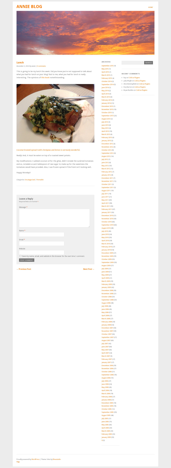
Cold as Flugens (134, 78)
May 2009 (105, 275)
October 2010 (107, 222)
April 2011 (105, 203)
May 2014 (105, 91)
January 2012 (106, 175)
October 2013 (107, 112)
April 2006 (105, 390)
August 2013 (106, 119)
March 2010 (106, 244)
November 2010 (107, 219)
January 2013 (106, 141)
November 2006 (107, 368)
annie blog (29, 6)
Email (22, 240)
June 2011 (105, 197)
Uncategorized (30, 180)
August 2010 (106, 228)
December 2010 (107, 215)
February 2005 (107, 434)
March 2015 (106, 75)
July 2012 (105, 159)
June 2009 (105, 272)
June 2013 (105, 125)
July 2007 (105, 343)
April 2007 (105, 353)
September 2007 (108, 337)
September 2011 (108, 187)
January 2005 (106, 437)
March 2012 (106, 169)
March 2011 (106, 206)
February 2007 (107, 359)
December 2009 (107, 253)
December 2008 (107, 290)
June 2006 (105, 384)
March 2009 (106, 281)
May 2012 (105, 166)
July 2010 (105, 231)
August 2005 (106, 415)
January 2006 (106, 400)
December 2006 (107, 365)
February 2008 (107, 322)
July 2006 (105, 381)
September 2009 (108, 262)
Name (22, 231)
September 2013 (108, 116)
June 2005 (105, 422)
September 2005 (108, 412)
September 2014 (108, 84)
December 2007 (107, 328)
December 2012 (107, 144)
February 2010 (107, 247)
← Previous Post (24, 269)
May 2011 (105, 200)
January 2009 (106, 287)
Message (23, 207)
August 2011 (106, 191)
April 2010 (105, 241)
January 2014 (106, 103)
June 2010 (105, 234)
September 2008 (108, 300)
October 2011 (107, 184)
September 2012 (108, 153)
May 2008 (105, 312)
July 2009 (105, 269)
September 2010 (108, 225)
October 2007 (107, 334)
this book (45, 77)
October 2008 (107, 297)
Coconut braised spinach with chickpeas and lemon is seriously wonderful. (48, 150)
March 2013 (106, 134)
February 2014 (107, 100)
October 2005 (107, 409)
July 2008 (105, 306)
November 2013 (107, 109)
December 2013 (107, 106)
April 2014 (105, 94)
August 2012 (106, 156)
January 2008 (106, 325)
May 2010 (105, 237)
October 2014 (107, 81)
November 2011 (107, 181)
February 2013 (107, 137)
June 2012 (105, 162)
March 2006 (106, 393)
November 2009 (107, 256)
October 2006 (107, 372)
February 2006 (107, 397)
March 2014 (106, 97)
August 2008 (106, 303)
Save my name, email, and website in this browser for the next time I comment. (53, 256)
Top (18, 462)
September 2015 (108, 66)
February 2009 (107, 284)
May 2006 (105, 387)
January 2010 (106, 250)
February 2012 (107, 172)
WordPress (35, 459)
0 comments (41, 66)
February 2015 (107, 78)
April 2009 (105, 278)
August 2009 (106, 265)
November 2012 (107, 147)
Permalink (40, 180)
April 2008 (105, 315)
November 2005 (107, 406)
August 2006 (106, 378)
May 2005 (105, 425)
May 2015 (105, 69)
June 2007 (105, 347)
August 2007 (106, 340)
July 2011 (105, 194)
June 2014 (105, 87)
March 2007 (106, 356)
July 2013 (105, 122)
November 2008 (107, 294)
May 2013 (105, 128)
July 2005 (105, 418)
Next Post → (88, 269)
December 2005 (107, 403)
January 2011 (106, 212)
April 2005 (105, 428)
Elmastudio (57, 459)
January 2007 (106, 362)
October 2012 (107, 150)
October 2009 (107, 259)
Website (22, 249)
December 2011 (107, 178)
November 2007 (107, 331)
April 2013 (105, 131)
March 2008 (106, 319)
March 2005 (106, 431)
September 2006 (108, 375)
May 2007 (105, 350)
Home (150, 7)
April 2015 (105, 72)
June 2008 (105, 309)
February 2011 (107, 209)
